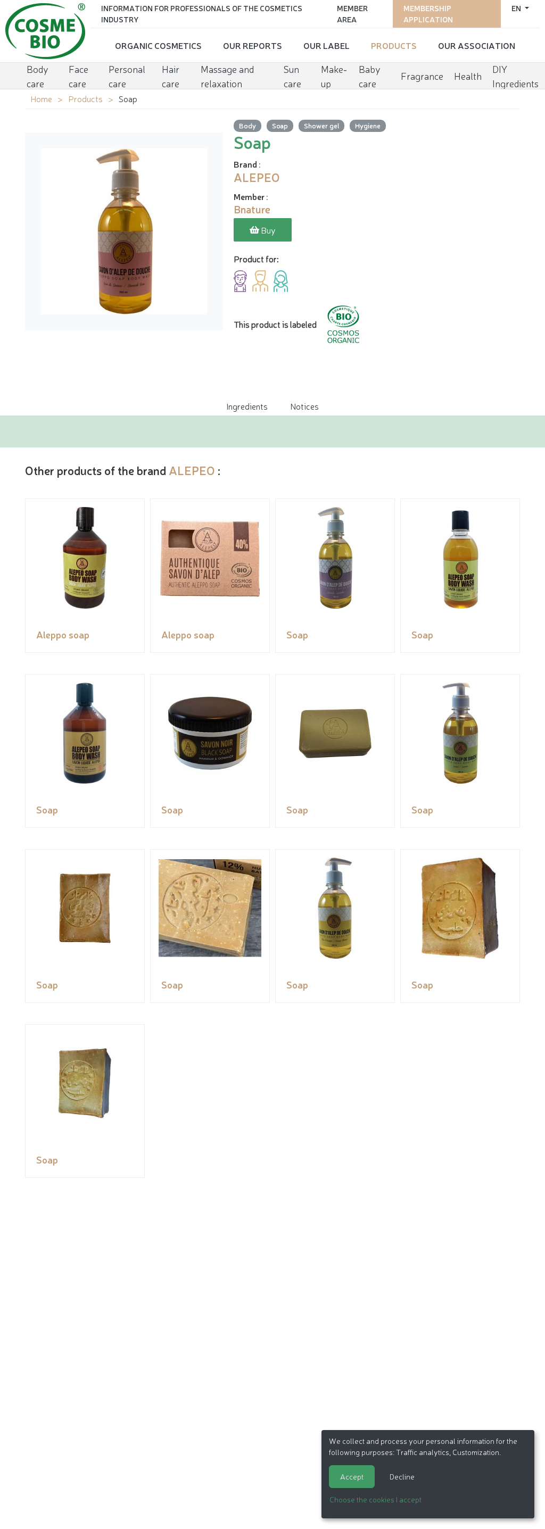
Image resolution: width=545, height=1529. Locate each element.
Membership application (428, 13)
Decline (402, 1476)
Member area (352, 13)
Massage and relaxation (227, 75)
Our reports (252, 45)
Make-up (334, 75)
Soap (280, 125)
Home (41, 98)
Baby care (370, 75)
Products (394, 45)
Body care (37, 75)
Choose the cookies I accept (375, 1499)
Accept (352, 1476)
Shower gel (321, 125)
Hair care (170, 75)
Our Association (476, 45)
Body (247, 125)
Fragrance (422, 75)
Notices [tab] (304, 406)
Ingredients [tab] (247, 406)
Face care (78, 75)
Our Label (326, 45)
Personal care (127, 75)
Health (468, 75)
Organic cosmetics (158, 45)
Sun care (292, 75)
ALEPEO (192, 470)
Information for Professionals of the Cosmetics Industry (201, 13)
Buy (267, 230)
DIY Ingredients (515, 75)
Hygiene (368, 125)
